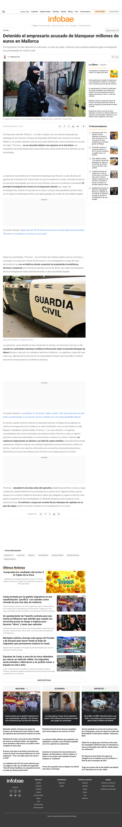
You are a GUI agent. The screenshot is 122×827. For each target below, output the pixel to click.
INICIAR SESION (114, 11)
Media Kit (85, 798)
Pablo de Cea (15, 57)
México (70, 12)
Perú (76, 12)
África (67, 25)
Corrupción (20, 555)
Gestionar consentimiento (108, 789)
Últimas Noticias (38, 807)
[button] (3, 12)
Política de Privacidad (108, 786)
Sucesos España (57, 555)
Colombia (55, 12)
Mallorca (31, 555)
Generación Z (74, 25)
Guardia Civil (8, 555)
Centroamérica (85, 12)
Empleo (62, 786)
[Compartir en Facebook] (64, 126)
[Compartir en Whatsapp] (60, 126)
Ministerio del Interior (57, 25)
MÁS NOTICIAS (44, 680)
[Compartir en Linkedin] (73, 126)
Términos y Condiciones (108, 783)
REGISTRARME (100, 11)
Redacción (62, 783)
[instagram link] (19, 791)
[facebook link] (11, 791)
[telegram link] (15, 795)
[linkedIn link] (19, 795)
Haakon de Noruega (44, 25)
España (63, 12)
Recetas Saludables (85, 25)
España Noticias (9, 559)
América (38, 783)
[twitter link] (15, 791)
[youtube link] (11, 795)
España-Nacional (73, 555)
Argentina (34, 12)
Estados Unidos (45, 12)
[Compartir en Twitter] (69, 126)
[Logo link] (61, 19)
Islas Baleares (43, 555)
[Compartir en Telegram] (77, 126)
